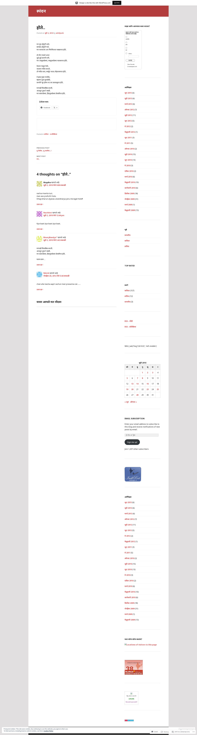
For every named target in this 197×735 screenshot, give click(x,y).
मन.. (41, 157)
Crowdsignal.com (132, 66)
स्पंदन (41, 11)
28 (137, 395)
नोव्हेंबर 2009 (130, 199)
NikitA (46, 273)
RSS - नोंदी (129, 321)
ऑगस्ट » (133, 402)
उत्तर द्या (39, 204)
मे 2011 (127, 143)
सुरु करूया (116, 3)
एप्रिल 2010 (129, 171)
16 (148, 384)
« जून (127, 402)
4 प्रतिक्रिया (53, 134)
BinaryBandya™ (50, 237)
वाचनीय (127, 301)
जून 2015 (128, 93)
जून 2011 (128, 137)
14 (137, 384)
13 (132, 384)
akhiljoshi (60, 33)
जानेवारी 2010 (130, 188)
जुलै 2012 (128, 115)
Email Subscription (135, 418)
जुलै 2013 (128, 98)
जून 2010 (128, 160)
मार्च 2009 (128, 204)
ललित (127, 246)
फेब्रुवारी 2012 (130, 132)
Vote (130, 60)
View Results (131, 64)
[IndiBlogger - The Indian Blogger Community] (133, 480)
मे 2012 (127, 126)
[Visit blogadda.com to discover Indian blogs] (129, 720)
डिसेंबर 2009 (129, 193)
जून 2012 (128, 121)
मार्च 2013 (128, 104)
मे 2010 (127, 165)
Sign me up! (132, 442)
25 (158, 389)
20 (132, 389)
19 (127, 389)
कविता (46, 134)
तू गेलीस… (44, 149)
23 (148, 389)
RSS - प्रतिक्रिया (130, 326)
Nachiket (47, 212)
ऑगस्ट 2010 (129, 149)
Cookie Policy (48, 731)
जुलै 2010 (128, 154)
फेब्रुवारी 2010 (130, 182)
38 (129, 669)
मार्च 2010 (128, 176)
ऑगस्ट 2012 (129, 109)
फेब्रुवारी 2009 (130, 210)
